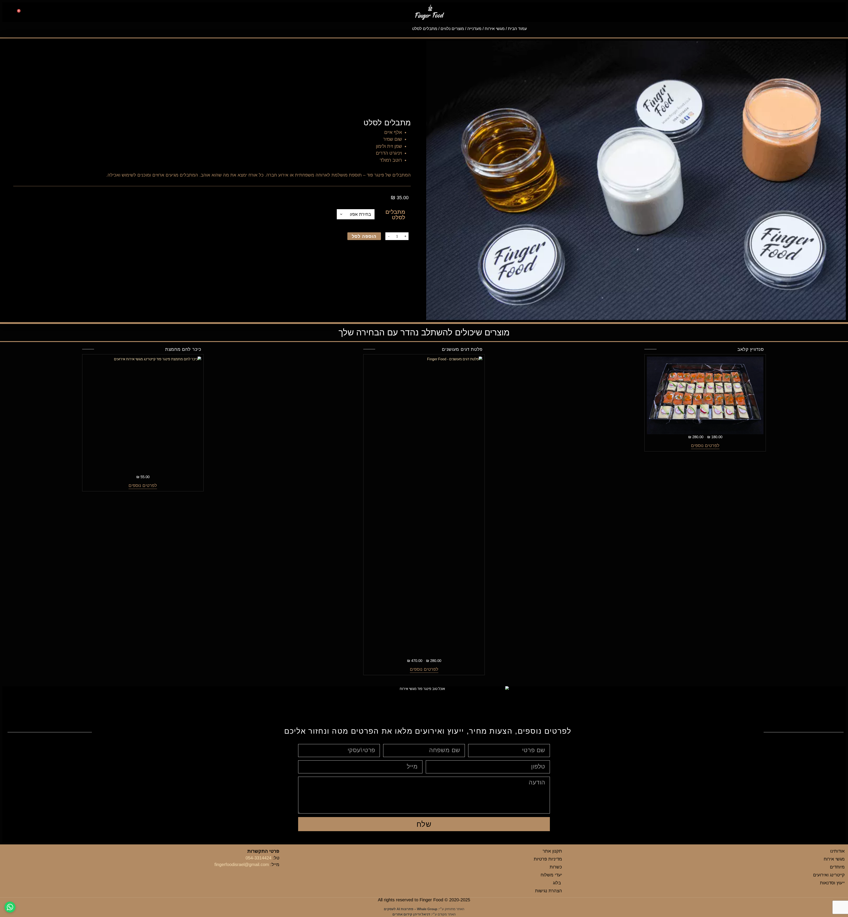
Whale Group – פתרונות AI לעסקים (410, 909)
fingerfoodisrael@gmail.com (241, 864)
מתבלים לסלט (395, 214)
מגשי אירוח (495, 28)
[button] (834, 12)
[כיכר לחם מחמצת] (113, 415)
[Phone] (54, 13)
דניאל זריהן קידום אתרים (411, 914)
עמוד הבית (517, 28)
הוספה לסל (364, 236)
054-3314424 (258, 857)
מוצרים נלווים (452, 28)
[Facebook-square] (74, 13)
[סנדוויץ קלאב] (705, 395)
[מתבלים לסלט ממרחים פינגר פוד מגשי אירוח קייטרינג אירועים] (636, 180)
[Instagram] (64, 13)
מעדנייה (474, 28)
